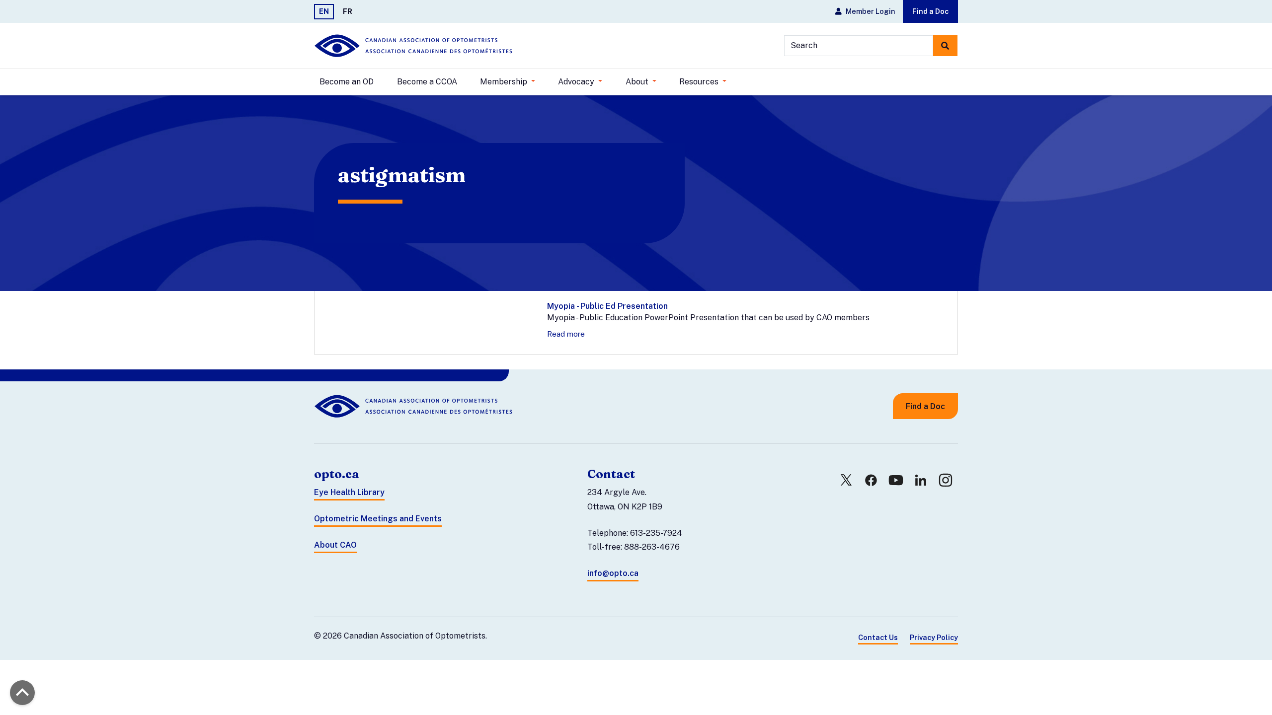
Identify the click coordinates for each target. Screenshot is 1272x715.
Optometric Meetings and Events (378, 518)
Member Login (870, 11)
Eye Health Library (349, 492)
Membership (504, 81)
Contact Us (878, 637)
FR (347, 11)
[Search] (945, 45)
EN (324, 11)
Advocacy (577, 81)
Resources (699, 81)
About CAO (335, 545)
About (638, 81)
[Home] (413, 46)
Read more (566, 334)
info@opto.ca (612, 573)
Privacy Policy (934, 637)
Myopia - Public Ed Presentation (607, 306)
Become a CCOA (427, 81)
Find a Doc (930, 11)
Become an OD (346, 81)
